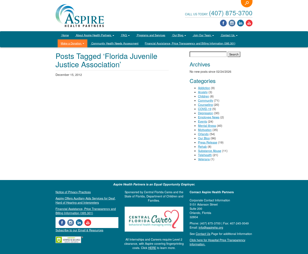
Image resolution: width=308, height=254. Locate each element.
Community (205, 100)
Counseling (205, 104)
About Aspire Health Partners (93, 35)
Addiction (204, 88)
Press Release (207, 142)
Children (203, 96)
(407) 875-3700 (230, 12)
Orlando (203, 134)
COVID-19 (204, 109)
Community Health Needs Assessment (114, 43)
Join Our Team (202, 35)
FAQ (124, 35)
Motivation (205, 130)
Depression (205, 113)
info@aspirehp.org (211, 227)
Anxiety (203, 92)
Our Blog (178, 35)
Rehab (202, 146)
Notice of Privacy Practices (73, 192)
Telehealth (205, 155)
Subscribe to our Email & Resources (79, 230)
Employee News (208, 117)
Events (202, 121)
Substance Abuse (209, 151)
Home (65, 35)
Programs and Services (150, 35)
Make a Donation (71, 43)
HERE (152, 248)
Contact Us (228, 35)
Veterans (204, 159)
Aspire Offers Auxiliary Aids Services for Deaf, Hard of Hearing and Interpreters (86, 200)
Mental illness (207, 125)
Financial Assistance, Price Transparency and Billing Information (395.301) (190, 43)
